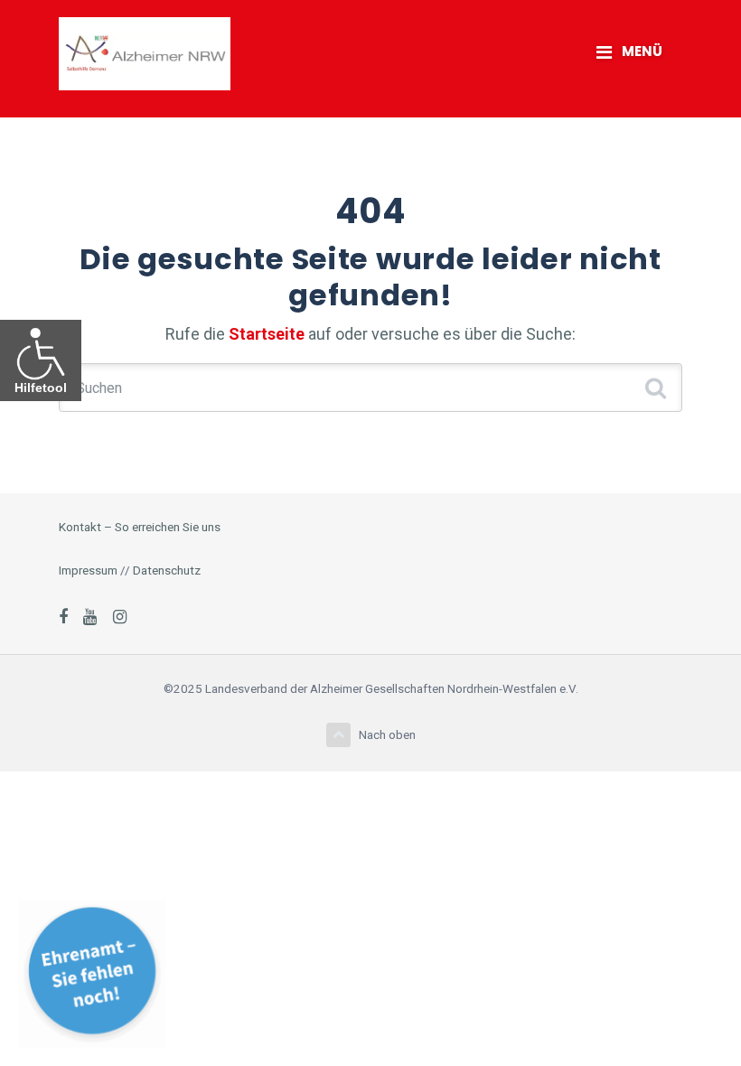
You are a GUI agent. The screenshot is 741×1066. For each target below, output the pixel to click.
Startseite (267, 333)
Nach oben (387, 734)
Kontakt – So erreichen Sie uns (139, 526)
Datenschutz (167, 570)
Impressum (88, 570)
